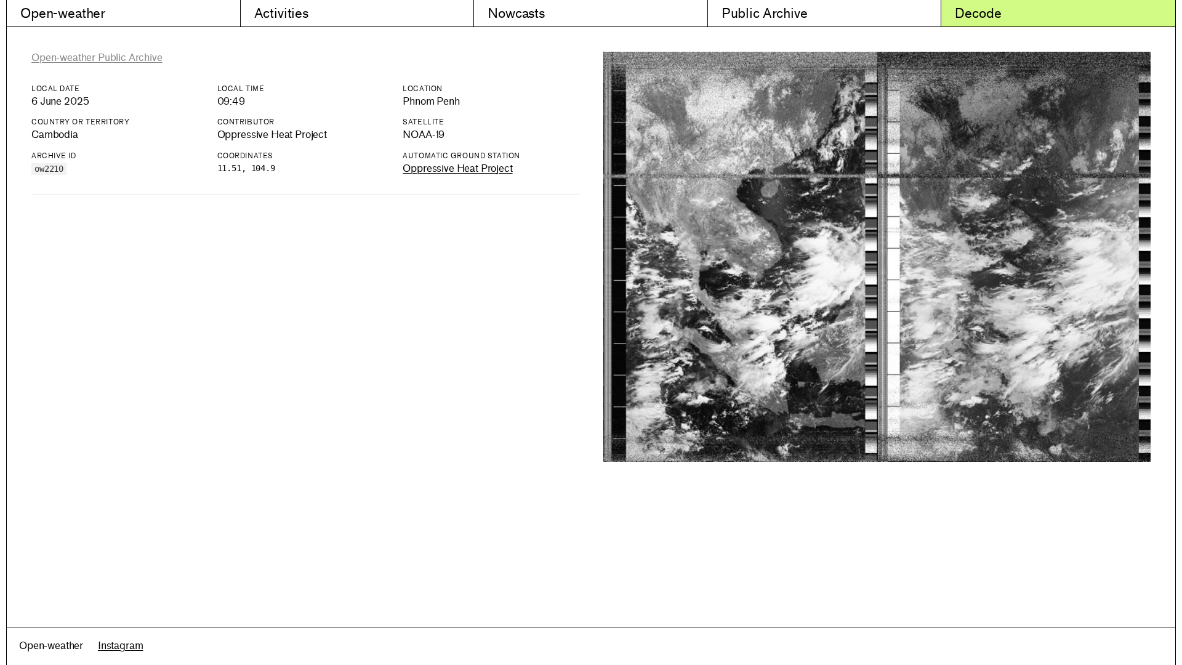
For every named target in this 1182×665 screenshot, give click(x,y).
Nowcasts (516, 13)
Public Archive (765, 13)
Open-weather (62, 13)
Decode (978, 13)
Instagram (120, 645)
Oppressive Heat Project (457, 168)
